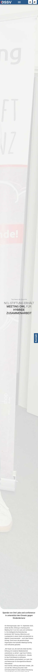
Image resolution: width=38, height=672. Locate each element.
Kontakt (36, 338)
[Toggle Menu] (19, 2)
